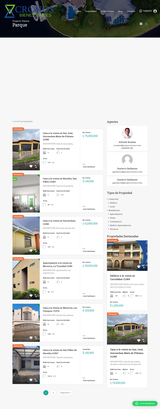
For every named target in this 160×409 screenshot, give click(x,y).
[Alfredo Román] (127, 138)
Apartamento (116, 214)
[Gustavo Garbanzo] (127, 164)
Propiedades (91, 11)
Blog (120, 11)
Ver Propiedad (26, 162)
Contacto (131, 11)
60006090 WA (127, 148)
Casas (112, 218)
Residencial (114, 210)
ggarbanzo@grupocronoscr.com (127, 172)
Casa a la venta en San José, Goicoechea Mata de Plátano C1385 (58, 136)
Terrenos (114, 229)
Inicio (78, 11)
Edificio (113, 202)
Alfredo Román (127, 142)
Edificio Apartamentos (120, 225)
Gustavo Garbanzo (127, 168)
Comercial (113, 199)
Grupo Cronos (107, 11)
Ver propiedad (127, 265)
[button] (145, 403)
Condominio (116, 221)
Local (112, 206)
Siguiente (64, 392)
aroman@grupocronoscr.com (127, 145)
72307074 (147, 11)
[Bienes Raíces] (36, 18)
